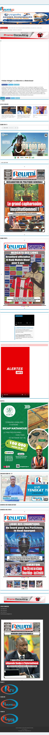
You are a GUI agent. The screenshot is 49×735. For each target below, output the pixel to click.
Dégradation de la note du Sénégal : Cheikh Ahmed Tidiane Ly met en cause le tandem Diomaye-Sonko (24, 116)
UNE (3, 100)
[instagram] (26, 721)
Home (2, 29)
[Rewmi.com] (7, 8)
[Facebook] (23, 721)
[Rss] (22, 721)
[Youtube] (25, 721)
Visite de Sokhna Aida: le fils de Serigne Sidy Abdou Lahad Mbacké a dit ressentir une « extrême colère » (9, 116)
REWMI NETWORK (30, 719)
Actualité (5, 29)
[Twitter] (24, 721)
